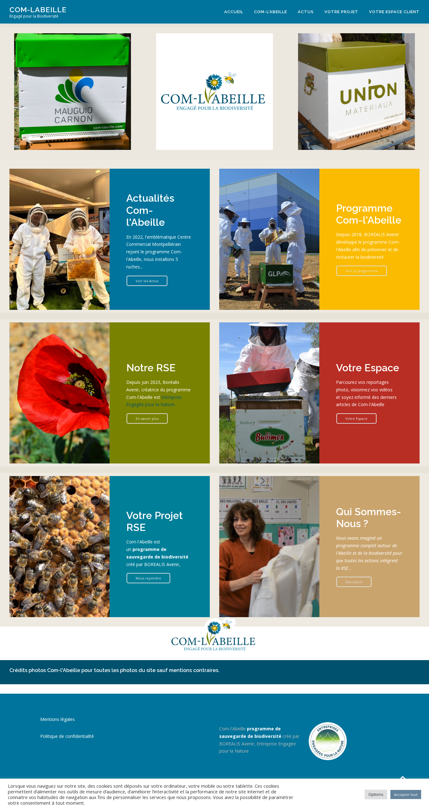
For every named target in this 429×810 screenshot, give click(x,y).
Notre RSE (151, 367)
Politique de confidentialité (67, 736)
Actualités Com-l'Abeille (150, 210)
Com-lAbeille (38, 9)
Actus (306, 11)
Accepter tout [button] (405, 794)
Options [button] (375, 794)
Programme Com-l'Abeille (368, 214)
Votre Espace (367, 367)
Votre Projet (341, 11)
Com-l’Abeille (270, 11)
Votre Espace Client (394, 11)
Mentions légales (57, 719)
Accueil (233, 11)
